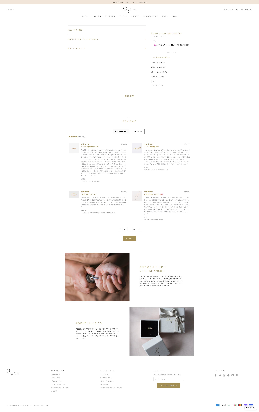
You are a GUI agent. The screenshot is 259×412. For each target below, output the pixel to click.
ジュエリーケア (104, 374)
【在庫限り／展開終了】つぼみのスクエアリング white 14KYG (98, 212)
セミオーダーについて (107, 381)
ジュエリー (85, 16)
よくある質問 (104, 384)
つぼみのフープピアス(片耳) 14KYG (90, 181)
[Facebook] (165, 85)
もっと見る (129, 238)
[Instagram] (224, 375)
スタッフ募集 (55, 378)
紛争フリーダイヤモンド (76, 48)
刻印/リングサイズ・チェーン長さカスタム (83, 39)
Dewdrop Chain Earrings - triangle (153, 219)
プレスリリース (56, 381)
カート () (247, 9)
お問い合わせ (55, 374)
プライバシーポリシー (58, 384)
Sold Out (171, 53)
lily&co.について (151, 16)
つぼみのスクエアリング (89, 194)
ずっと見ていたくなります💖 (153, 194)
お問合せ (165, 16)
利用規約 (54, 391)
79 (134, 229)
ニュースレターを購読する (168, 385)
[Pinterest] (173, 85)
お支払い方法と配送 (75, 30)
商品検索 (10, 9)
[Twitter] (169, 85)
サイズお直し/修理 (105, 378)
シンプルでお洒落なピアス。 (90, 147)
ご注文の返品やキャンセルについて (111, 388)
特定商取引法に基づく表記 (59, 388)
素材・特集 (97, 16)
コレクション (110, 16)
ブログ (175, 16)
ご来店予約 (135, 16)
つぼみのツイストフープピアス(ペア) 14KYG (156, 170)
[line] (237, 375)
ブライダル (123, 16)
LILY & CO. (27, 405)
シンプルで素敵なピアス (152, 147)
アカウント (229, 9)
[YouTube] (232, 375)
